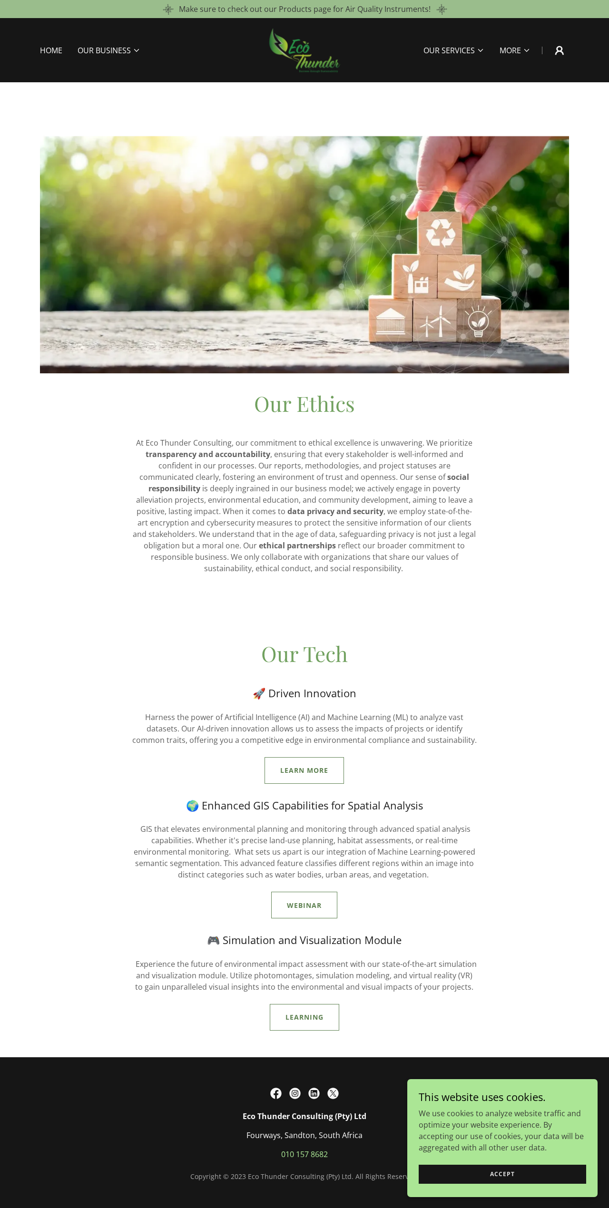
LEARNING (304, 1017)
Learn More (304, 770)
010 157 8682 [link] (304, 1154)
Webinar (304, 905)
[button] (109, 50)
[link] (304, 49)
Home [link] (51, 50)
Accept (502, 1174)
